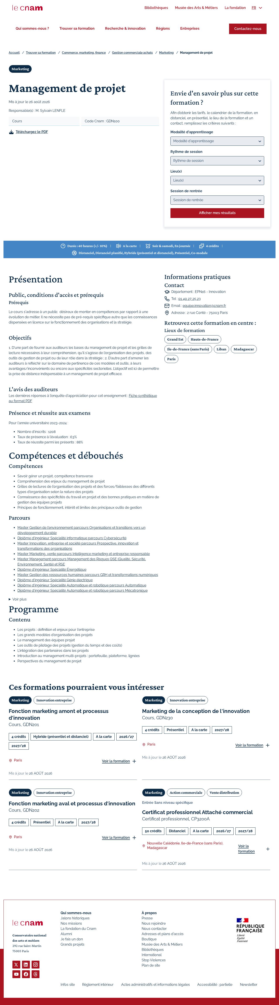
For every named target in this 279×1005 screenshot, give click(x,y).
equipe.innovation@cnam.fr (204, 306)
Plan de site (151, 965)
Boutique (149, 939)
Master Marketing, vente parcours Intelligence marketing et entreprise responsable (83, 554)
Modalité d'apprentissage (191, 132)
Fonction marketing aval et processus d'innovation (72, 803)
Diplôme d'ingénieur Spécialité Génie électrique (55, 580)
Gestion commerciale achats (132, 52)
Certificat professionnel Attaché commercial (197, 812)
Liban (221, 349)
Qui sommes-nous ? (32, 28)
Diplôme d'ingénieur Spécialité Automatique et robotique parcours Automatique (81, 585)
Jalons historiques (75, 918)
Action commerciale (186, 792)
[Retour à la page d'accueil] (27, 8)
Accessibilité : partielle (214, 985)
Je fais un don (72, 939)
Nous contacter (154, 929)
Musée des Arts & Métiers (162, 944)
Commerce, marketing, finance (84, 52)
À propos (149, 913)
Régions (163, 28)
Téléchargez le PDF (32, 132)
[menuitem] (156, 8)
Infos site (68, 985)
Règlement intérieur (98, 985)
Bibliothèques (153, 950)
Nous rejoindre (154, 923)
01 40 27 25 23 (189, 299)
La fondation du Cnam (78, 929)
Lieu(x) (176, 171)
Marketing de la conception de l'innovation (196, 711)
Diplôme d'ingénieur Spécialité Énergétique (51, 569)
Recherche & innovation (125, 28)
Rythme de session (186, 152)
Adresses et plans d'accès (163, 934)
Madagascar (244, 349)
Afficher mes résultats (217, 213)
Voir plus (19, 599)
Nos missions (71, 923)
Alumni (66, 934)
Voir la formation (116, 761)
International (152, 955)
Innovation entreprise (54, 700)
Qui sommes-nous (76, 913)
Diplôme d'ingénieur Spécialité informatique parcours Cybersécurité (71, 538)
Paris (171, 359)
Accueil (14, 52)
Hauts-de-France (204, 339)
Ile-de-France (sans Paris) (188, 349)
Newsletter (248, 985)
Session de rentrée (186, 191)
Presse (147, 918)
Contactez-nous (247, 29)
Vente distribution (224, 792)
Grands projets (72, 944)
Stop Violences (154, 960)
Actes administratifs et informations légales (155, 985)
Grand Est (175, 339)
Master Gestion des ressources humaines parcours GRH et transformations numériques (87, 575)
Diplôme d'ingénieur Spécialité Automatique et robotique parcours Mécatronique (82, 590)
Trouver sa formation (77, 28)
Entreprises (189, 28)
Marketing (166, 52)
